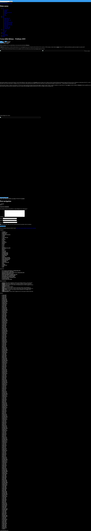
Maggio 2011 (4, 454)
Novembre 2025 (5, 301)
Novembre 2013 (5, 428)
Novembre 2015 (5, 405)
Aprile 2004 (4, 518)
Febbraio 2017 (4, 391)
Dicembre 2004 (4, 515)
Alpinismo (4, 231)
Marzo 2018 (4, 378)
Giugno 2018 (4, 376)
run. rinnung (14, 198)
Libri (5, 31)
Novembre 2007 (5, 494)
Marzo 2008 (4, 490)
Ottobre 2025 (4, 302)
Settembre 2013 (4, 430)
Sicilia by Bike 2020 (7, 20)
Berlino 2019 (4, 233)
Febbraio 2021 (4, 347)
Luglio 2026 (4, 295)
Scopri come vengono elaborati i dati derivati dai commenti (26, 228)
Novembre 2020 (5, 350)
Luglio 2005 (4, 511)
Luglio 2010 (4, 463)
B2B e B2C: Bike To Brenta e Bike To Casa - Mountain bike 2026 (13, 272)
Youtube (10, 3)
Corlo (69, 85)
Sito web (1, 222)
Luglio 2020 (4, 354)
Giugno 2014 (4, 421)
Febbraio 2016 (4, 402)
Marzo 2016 (4, 401)
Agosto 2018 (4, 374)
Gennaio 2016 (4, 403)
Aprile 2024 (4, 316)
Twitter (4, 3)
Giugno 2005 (4, 512)
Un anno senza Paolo (5, 278)
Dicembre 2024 (4, 309)
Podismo (5, 11)
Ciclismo (5, 10)
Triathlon (5, 13)
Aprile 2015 (4, 412)
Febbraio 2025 (4, 307)
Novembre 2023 (5, 320)
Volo (5, 14)
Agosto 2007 (4, 497)
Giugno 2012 (4, 444)
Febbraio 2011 (4, 457)
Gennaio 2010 (4, 469)
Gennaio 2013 (4, 438)
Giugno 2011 (4, 453)
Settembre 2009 (4, 473)
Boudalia (35, 82)
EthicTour (6, 34)
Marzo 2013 (4, 436)
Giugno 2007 (4, 499)
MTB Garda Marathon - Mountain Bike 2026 (9, 274)
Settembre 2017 (4, 384)
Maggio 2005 (4, 513)
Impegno (3, 36)
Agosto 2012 (4, 442)
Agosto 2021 (4, 342)
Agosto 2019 (4, 363)
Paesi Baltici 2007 (7, 26)
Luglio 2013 (4, 432)
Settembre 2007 (4, 496)
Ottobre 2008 (4, 483)
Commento (2, 216)
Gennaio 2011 (4, 458)
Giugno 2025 (4, 305)
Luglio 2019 (4, 364)
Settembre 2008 (4, 484)
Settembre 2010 (4, 461)
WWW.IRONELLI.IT (3, 2)
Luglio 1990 (4, 524)
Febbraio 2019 (4, 369)
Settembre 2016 (4, 396)
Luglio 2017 (4, 386)
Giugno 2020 (4, 355)
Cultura (3, 29)
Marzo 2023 (4, 327)
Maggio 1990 (4, 525)
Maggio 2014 (4, 422)
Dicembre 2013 (4, 427)
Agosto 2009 (4, 474)
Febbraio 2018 (4, 379)
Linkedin (7, 3)
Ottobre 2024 (4, 311)
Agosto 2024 (4, 313)
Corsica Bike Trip (7, 27)
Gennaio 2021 (4, 348)
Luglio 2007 (4, 498)
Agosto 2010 (4, 462)
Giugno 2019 (4, 365)
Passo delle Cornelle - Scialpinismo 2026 (9, 277)
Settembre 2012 (4, 441)
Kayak (5, 15)
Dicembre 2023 (4, 319)
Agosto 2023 (4, 323)
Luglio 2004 (4, 517)
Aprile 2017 (4, 389)
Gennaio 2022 (4, 339)
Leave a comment (7, 42)
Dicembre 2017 (4, 381)
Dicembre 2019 (4, 359)
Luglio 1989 (4, 526)
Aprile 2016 (4, 400)
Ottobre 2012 (4, 440)
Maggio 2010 (4, 465)
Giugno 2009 (4, 476)
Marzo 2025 (4, 306)
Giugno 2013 (4, 433)
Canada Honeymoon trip (6, 234)
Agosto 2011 (4, 451)
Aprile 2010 (4, 466)
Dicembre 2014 (4, 416)
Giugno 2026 (4, 296)
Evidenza (3, 241)
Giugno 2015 (4, 410)
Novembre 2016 (5, 394)
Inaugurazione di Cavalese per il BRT (8, 276)
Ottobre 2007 (4, 495)
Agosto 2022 (4, 334)
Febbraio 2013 (4, 437)
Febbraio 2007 (4, 502)
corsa (3, 198)
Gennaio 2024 (4, 318)
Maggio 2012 (4, 445)
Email (1, 220)
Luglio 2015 (4, 409)
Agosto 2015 (4, 408)
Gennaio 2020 (4, 358)
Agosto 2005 (4, 510)
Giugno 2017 (4, 387)
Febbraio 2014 (4, 425)
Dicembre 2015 (4, 404)
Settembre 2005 (4, 509)
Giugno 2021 (4, 344)
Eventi (3, 16)
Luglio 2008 (4, 486)
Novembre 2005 (5, 508)
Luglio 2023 (4, 324)
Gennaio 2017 (4, 392)
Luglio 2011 (4, 452)
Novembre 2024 (5, 310)
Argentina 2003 (6, 28)
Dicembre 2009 (4, 470)
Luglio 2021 (4, 343)
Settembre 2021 (4, 341)
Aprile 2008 (4, 489)
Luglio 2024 (4, 314)
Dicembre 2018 (4, 371)
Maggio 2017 (4, 388)
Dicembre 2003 (4, 519)
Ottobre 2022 (4, 332)
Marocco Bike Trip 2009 (6, 247)
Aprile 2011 (4, 455)
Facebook (1, 3)
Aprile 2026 (4, 297)
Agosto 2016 (4, 397)
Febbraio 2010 (4, 468)
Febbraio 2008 (4, 491)
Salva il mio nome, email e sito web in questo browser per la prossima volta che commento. (16, 224)
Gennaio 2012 (4, 448)
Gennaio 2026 (4, 299)
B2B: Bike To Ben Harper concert (8, 273)
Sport (3, 8)
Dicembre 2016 (4, 393)
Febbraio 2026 (4, 298)
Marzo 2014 (4, 424)
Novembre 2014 (5, 417)
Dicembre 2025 (4, 300)
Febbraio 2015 (4, 414)
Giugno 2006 (4, 505)
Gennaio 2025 (4, 308)
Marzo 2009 (4, 479)
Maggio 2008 (4, 488)
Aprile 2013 (4, 435)
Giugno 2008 (4, 487)
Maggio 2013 (4, 434)
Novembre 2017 (5, 382)
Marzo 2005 (4, 514)
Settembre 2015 (4, 407)
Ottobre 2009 (4, 472)
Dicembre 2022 (4, 330)
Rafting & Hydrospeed (8, 12)
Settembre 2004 (4, 516)
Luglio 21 (3, 528)
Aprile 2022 (4, 337)
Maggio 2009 (4, 477)
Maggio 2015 (4, 411)
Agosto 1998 (4, 521)
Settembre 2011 (4, 450)
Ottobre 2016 (4, 395)
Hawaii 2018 (6, 21)
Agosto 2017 (4, 385)
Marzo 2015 (4, 413)
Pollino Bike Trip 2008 (8, 23)
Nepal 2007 (6, 25)
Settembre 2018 (4, 373)
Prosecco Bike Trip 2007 (8, 24)
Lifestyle (3, 33)
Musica (3, 249)
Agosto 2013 (4, 431)
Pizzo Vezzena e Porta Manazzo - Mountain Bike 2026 (11, 270)
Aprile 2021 (4, 345)
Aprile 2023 (4, 326)
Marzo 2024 (4, 317)
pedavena (6, 198)
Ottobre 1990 (4, 523)
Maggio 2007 (4, 500)
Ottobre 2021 (4, 340)
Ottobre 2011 (4, 449)
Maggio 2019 (4, 366)
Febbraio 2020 (4, 357)
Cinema (5, 30)
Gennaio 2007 (4, 503)
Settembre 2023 (4, 322)
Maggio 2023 (4, 325)
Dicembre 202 (4, 527)
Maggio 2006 (4, 506)
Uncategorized (4, 265)
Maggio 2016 (4, 399)
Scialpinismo (6, 9)
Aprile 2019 (4, 367)
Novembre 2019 (5, 360)
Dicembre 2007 (4, 493)
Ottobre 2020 (4, 351)
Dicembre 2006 (4, 504)
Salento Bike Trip (7, 18)
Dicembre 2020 (4, 349)
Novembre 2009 (5, 471)
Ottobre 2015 (4, 406)
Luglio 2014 (4, 420)
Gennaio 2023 (4, 329)
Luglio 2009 (4, 475)
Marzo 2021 (4, 346)
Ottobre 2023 (4, 321)
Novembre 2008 (5, 482)
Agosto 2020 (4, 353)
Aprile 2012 (4, 446)
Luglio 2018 (4, 375)
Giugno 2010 (4, 464)
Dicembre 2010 (4, 459)
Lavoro (3, 245)
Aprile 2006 (4, 507)
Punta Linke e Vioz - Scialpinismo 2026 (8, 275)
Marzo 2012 (4, 447)
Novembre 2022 (5, 331)
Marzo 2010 (4, 467)
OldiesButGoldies (5, 35)
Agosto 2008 (4, 485)
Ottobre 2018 (4, 372)
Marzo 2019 (4, 368)
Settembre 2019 (4, 362)
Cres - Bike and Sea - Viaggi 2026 (8, 271)
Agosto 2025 (4, 304)
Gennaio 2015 (4, 415)
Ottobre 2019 (4, 361)
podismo (9, 198)
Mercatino (3, 32)
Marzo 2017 (4, 390)
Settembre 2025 (4, 303)
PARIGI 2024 (6, 19)
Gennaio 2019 (4, 370)
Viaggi (3, 17)
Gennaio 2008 (4, 492)
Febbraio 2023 (4, 328)
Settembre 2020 (4, 352)
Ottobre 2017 (4, 383)
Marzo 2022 (4, 338)
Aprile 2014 (4, 423)
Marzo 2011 (4, 456)
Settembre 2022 (4, 333)
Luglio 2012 (4, 443)
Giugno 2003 (4, 520)
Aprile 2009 (4, 478)
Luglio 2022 (4, 335)
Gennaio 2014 (4, 426)
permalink (22, 198)
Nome (1, 218)
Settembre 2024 (4, 312)
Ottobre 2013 (4, 429)
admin (4, 41)
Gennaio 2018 (4, 380)
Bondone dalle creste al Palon (7, 279)
